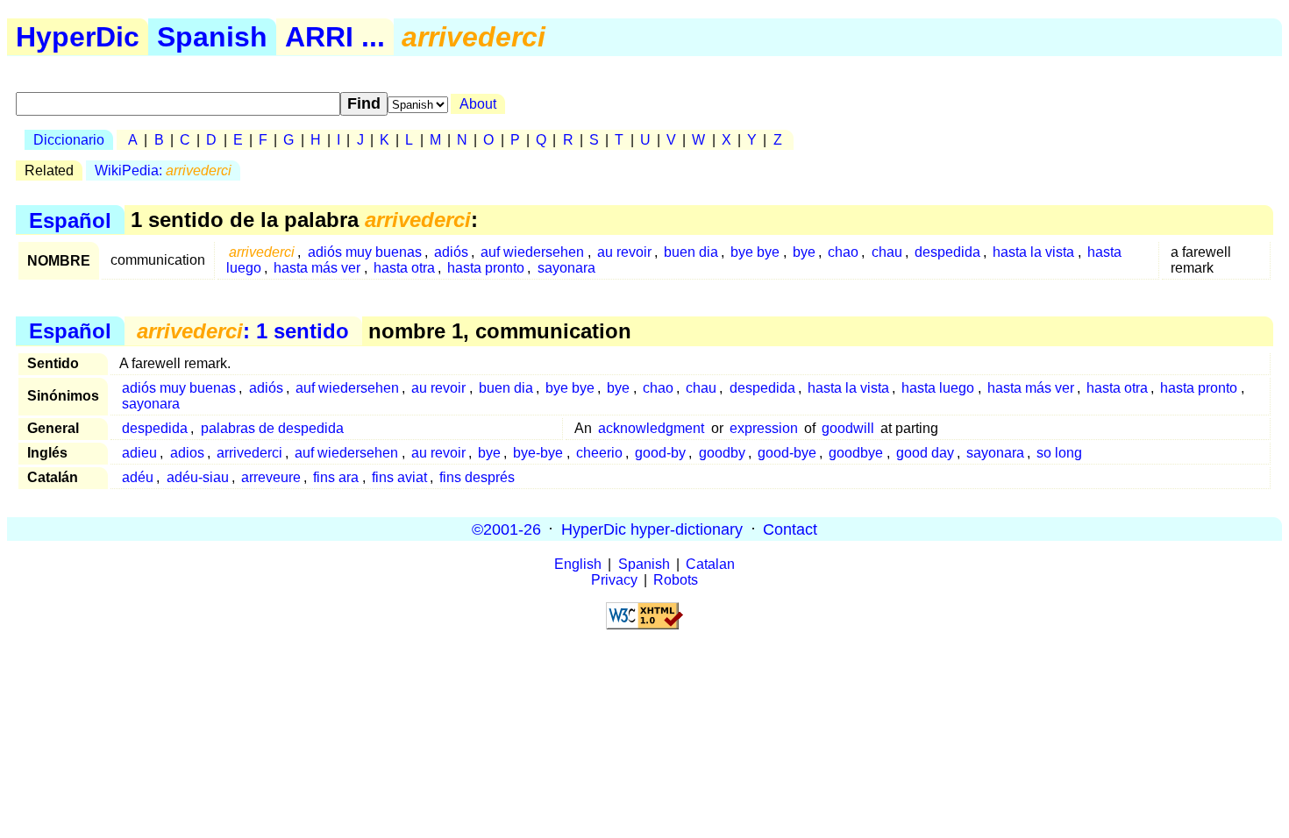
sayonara (566, 267)
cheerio (599, 452)
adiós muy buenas (365, 252)
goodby (722, 452)
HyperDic (77, 37)
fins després (477, 477)
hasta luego (937, 387)
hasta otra (404, 267)
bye (804, 252)
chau (887, 252)
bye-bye (538, 452)
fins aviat (399, 477)
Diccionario (68, 139)
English (578, 564)
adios (187, 452)
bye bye (755, 252)
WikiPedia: (163, 170)
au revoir (624, 252)
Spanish (212, 37)
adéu (137, 477)
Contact (790, 528)
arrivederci (249, 452)
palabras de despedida (272, 428)
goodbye (856, 452)
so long (1059, 452)
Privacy (614, 579)
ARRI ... (335, 37)
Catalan (710, 564)
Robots (675, 579)
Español (70, 219)
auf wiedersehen (532, 252)
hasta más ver (317, 267)
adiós (451, 252)
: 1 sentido (243, 331)
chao (843, 252)
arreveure (271, 477)
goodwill (848, 428)
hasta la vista (1033, 252)
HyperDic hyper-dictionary (652, 528)
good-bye (787, 452)
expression (764, 428)
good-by (660, 452)
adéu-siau (198, 477)
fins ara (336, 477)
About (477, 103)
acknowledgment (651, 428)
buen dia (691, 252)
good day (925, 452)
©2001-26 (506, 528)
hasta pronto (485, 267)
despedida (947, 252)
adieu (139, 452)
